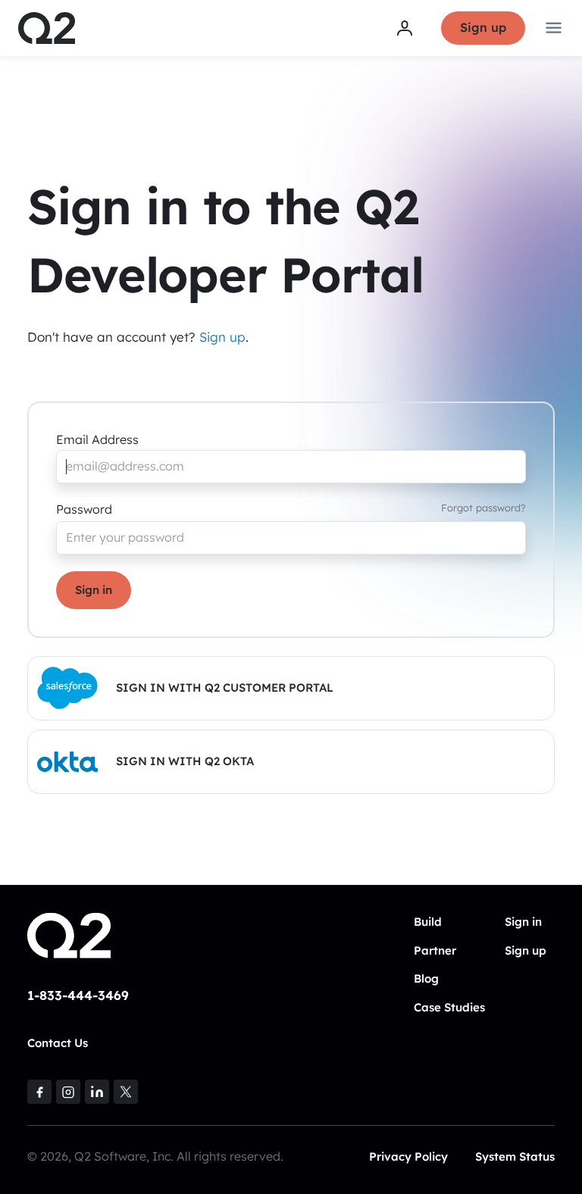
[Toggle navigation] (554, 28)
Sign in (93, 590)
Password (84, 509)
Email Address (97, 439)
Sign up (483, 27)
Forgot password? (483, 508)
